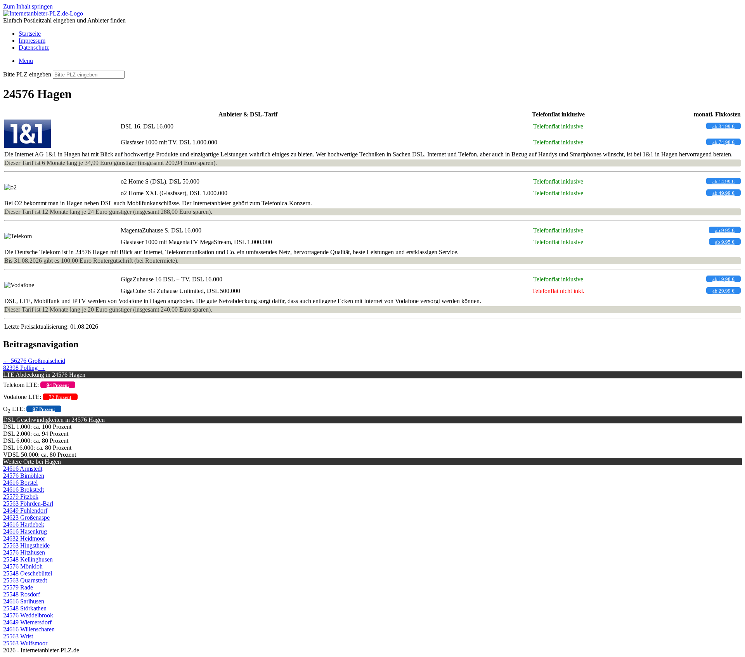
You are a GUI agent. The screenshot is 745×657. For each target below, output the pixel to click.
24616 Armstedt (22, 468)
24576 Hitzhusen (24, 552)
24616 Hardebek (23, 524)
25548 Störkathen (25, 608)
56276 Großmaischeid (34, 360)
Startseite (30, 33)
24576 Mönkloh (23, 566)
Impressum (32, 40)
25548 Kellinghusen (28, 559)
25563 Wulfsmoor (25, 643)
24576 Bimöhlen (23, 475)
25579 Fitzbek (20, 496)
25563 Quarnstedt (25, 580)
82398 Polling (24, 367)
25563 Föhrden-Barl (28, 503)
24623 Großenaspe (26, 517)
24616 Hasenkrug (25, 531)
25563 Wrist (18, 636)
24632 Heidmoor (24, 538)
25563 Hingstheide (26, 545)
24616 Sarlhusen (23, 601)
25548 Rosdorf (21, 594)
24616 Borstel (20, 482)
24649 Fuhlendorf (25, 510)
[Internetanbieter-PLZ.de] (43, 13)
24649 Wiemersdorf (27, 622)
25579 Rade (18, 587)
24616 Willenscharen (29, 629)
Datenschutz (34, 47)
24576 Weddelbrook (28, 615)
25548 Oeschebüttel (27, 573)
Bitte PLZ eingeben (27, 74)
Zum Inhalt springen (28, 6)
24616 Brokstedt (23, 489)
